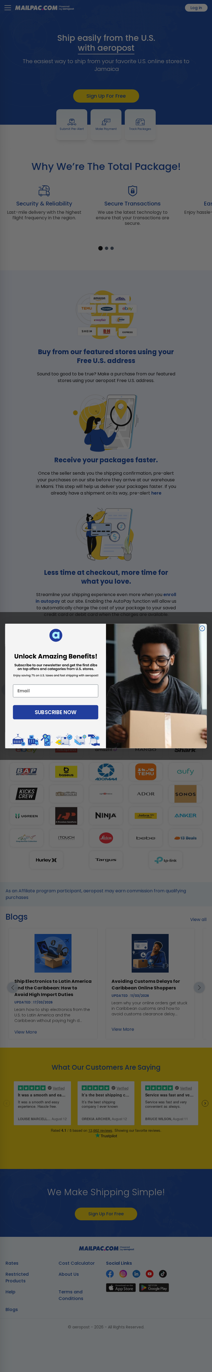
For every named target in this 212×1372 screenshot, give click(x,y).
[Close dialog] (202, 628)
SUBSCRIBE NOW (55, 712)
